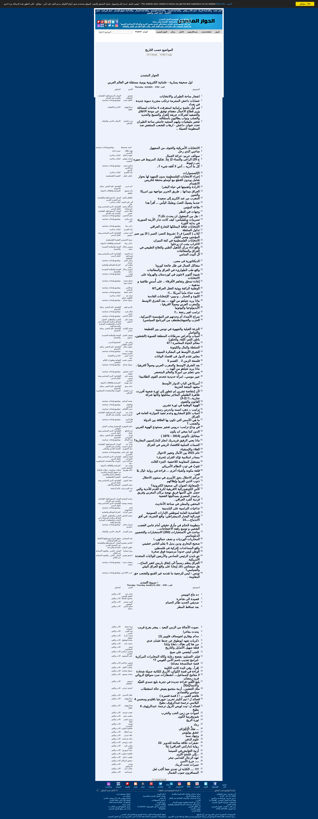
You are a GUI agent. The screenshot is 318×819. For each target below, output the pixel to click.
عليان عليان (127, 176)
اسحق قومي (127, 555)
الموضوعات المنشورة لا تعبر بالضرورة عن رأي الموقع (216, 814)
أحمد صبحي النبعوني (128, 603)
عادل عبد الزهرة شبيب (127, 413)
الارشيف (162, 798)
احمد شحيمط (126, 147)
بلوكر (136, 787)
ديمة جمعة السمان (129, 628)
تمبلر (143, 787)
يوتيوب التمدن (196, 809)
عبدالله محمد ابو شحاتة (127, 207)
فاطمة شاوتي (126, 728)
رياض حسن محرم (128, 261)
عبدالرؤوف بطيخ (128, 108)
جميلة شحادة (127, 671)
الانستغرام (179, 787)
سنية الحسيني (126, 240)
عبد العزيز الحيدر (129, 632)
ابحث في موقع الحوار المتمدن (119, 809)
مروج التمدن (148, 582)
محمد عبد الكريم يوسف (127, 352)
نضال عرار (128, 768)
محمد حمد (128, 643)
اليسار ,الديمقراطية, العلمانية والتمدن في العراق (109, 97)
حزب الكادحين (126, 573)
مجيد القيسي (127, 485)
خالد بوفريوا (127, 470)
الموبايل (118, 787)
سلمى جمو (128, 716)
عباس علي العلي (128, 747)
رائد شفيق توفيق (129, 192)
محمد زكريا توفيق (128, 636)
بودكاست (108, 787)
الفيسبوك (215, 787)
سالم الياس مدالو (128, 607)
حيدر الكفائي (127, 409)
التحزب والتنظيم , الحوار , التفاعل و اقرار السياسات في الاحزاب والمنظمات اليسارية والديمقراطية (109, 322)
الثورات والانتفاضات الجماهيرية (108, 391)
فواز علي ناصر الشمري (127, 453)
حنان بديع (128, 386)
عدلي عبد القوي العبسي (127, 595)
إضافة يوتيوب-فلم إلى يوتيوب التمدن (117, 798)
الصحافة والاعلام (114, 485)
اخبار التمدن (161, 794)
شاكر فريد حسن (129, 312)
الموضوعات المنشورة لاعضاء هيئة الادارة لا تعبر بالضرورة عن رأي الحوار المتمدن (137, 817)
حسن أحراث (127, 512)
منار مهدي (128, 383)
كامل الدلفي (127, 316)
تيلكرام (160, 787)
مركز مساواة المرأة (193, 796)
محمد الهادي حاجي (128, 329)
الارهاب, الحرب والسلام (111, 121)
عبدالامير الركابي (129, 289)
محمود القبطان (129, 97)
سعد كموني (127, 480)
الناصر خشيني (126, 543)
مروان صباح (127, 300)
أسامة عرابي (127, 688)
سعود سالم (127, 347)
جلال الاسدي (127, 695)
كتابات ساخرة (115, 155)
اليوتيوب (197, 787)
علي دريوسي (127, 742)
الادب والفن (115, 594)
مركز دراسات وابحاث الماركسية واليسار (186, 794)
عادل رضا (128, 243)
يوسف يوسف (127, 503)
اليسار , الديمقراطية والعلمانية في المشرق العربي (109, 544)
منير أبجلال (128, 732)
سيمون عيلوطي (129, 682)
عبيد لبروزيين (127, 750)
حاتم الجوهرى (126, 426)
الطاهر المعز (127, 198)
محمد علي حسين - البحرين (129, 378)
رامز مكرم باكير (129, 220)
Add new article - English (119, 802)
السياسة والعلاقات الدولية (110, 191)
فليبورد (127, 787)
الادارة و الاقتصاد (114, 107)
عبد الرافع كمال (129, 432)
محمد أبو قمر (127, 401)
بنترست (151, 787)
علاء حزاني (128, 735)
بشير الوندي (127, 531)
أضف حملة (126, 804)
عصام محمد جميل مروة (128, 282)
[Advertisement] (159, 63)
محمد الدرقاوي (129, 765)
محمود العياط (127, 598)
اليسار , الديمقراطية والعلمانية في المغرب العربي (109, 199)
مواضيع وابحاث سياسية (111, 100)
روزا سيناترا (127, 551)
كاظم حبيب (127, 100)
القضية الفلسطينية (113, 176)
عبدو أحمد (128, 772)
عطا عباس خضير (128, 212)
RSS (188, 787)
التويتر (206, 787)
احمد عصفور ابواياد (128, 372)
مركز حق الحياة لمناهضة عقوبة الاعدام (187, 802)
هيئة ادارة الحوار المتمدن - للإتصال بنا (222, 800)
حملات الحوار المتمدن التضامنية (154, 796)
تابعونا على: (224, 786)
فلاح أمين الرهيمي (129, 420)
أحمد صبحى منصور (128, 234)
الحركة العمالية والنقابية (111, 265)
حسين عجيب (127, 360)
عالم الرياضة (115, 488)
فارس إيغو (128, 307)
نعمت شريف (127, 712)
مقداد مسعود (127, 674)
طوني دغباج (127, 757)
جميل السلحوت (129, 648)
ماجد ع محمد (127, 739)
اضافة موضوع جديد (123, 794)
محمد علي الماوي (129, 320)
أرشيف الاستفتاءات (159, 800)
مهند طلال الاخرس (129, 152)
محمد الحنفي (127, 516)
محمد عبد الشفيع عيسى (127, 466)
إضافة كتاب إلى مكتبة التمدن (120, 800)
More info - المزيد (224, 4)
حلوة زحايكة (127, 155)
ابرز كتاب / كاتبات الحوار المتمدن (224, 807)
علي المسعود (127, 656)
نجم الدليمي (127, 215)
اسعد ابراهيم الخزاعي (128, 458)
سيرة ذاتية (116, 151)
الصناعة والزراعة (113, 547)
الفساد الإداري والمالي (111, 449)
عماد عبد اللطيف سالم (127, 297)
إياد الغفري (128, 172)
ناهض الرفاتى (127, 547)
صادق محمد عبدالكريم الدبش (128, 168)
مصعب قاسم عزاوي (128, 336)
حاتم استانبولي (129, 509)
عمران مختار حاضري (128, 525)
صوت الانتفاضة (129, 275)
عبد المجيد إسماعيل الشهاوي (128, 256)
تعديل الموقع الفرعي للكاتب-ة (119, 807)
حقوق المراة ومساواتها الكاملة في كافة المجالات (109, 539)
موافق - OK (305, 4)
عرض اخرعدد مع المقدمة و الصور (223, 798)
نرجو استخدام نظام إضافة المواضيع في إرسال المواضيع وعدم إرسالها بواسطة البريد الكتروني (201, 817)
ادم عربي (128, 186)
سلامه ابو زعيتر (129, 266)
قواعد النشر (231, 804)
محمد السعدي (126, 499)
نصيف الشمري (129, 725)
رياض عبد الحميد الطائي (127, 343)
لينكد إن (168, 786)
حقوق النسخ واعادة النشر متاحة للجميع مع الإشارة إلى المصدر (143, 814)
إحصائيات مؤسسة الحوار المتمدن (224, 802)
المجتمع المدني (114, 342)
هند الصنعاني (127, 538)
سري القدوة (127, 477)
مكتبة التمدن (196, 811)
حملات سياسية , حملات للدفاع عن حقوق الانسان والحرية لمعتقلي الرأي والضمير (109, 472)
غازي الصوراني (129, 436)
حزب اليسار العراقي (128, 122)
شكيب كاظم (127, 667)
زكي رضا (128, 226)
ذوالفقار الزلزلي (129, 405)
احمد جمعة (128, 292)
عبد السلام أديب (129, 441)
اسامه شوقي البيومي (127, 160)
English (162, 809)
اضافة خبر (126, 796)
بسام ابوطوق (127, 640)
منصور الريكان (126, 760)
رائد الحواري (127, 449)
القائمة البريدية (160, 804)
